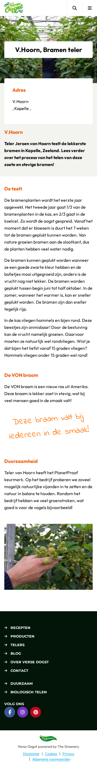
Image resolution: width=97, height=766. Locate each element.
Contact (19, 670)
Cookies (51, 754)
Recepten (20, 627)
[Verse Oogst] (13, 8)
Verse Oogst (27, 746)
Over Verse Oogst (30, 662)
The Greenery (68, 746)
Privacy (68, 754)
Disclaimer (31, 754)
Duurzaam (22, 683)
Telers (18, 645)
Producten (22, 636)
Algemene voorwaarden (51, 759)
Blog (16, 653)
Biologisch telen (29, 692)
